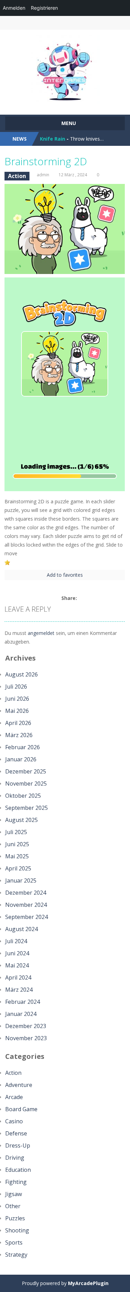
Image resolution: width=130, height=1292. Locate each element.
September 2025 (26, 808)
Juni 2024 (17, 953)
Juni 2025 (17, 844)
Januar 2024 (20, 1014)
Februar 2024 (22, 1002)
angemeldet (41, 633)
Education (18, 1170)
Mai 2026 (17, 711)
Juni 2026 (17, 698)
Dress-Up (17, 1145)
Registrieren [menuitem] (44, 8)
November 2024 (26, 905)
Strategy (16, 1254)
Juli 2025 (16, 832)
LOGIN (22, 23)
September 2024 (26, 917)
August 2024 (21, 929)
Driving (14, 1157)
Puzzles (15, 1218)
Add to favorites (65, 575)
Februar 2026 (22, 747)
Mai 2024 (17, 965)
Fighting (16, 1182)
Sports (14, 1242)
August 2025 (21, 820)
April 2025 (18, 868)
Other (12, 1206)
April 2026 (18, 723)
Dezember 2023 (25, 1026)
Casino (14, 1121)
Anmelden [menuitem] (14, 8)
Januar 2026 (20, 759)
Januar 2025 (20, 880)
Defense (16, 1133)
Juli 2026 (16, 686)
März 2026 (19, 735)
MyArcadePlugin (88, 1283)
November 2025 (26, 783)
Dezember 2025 (25, 771)
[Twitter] (89, 598)
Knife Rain (52, 138)
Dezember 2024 (25, 892)
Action (17, 176)
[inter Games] (65, 69)
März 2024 (19, 989)
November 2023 (26, 1038)
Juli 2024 (16, 941)
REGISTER (50, 23)
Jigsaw (13, 1194)
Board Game (21, 1109)
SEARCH (79, 23)
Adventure (18, 1085)
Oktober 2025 (23, 795)
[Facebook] (81, 598)
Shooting (17, 1230)
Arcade (14, 1097)
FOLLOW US (107, 23)
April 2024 (18, 977)
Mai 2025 (17, 856)
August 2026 (21, 674)
